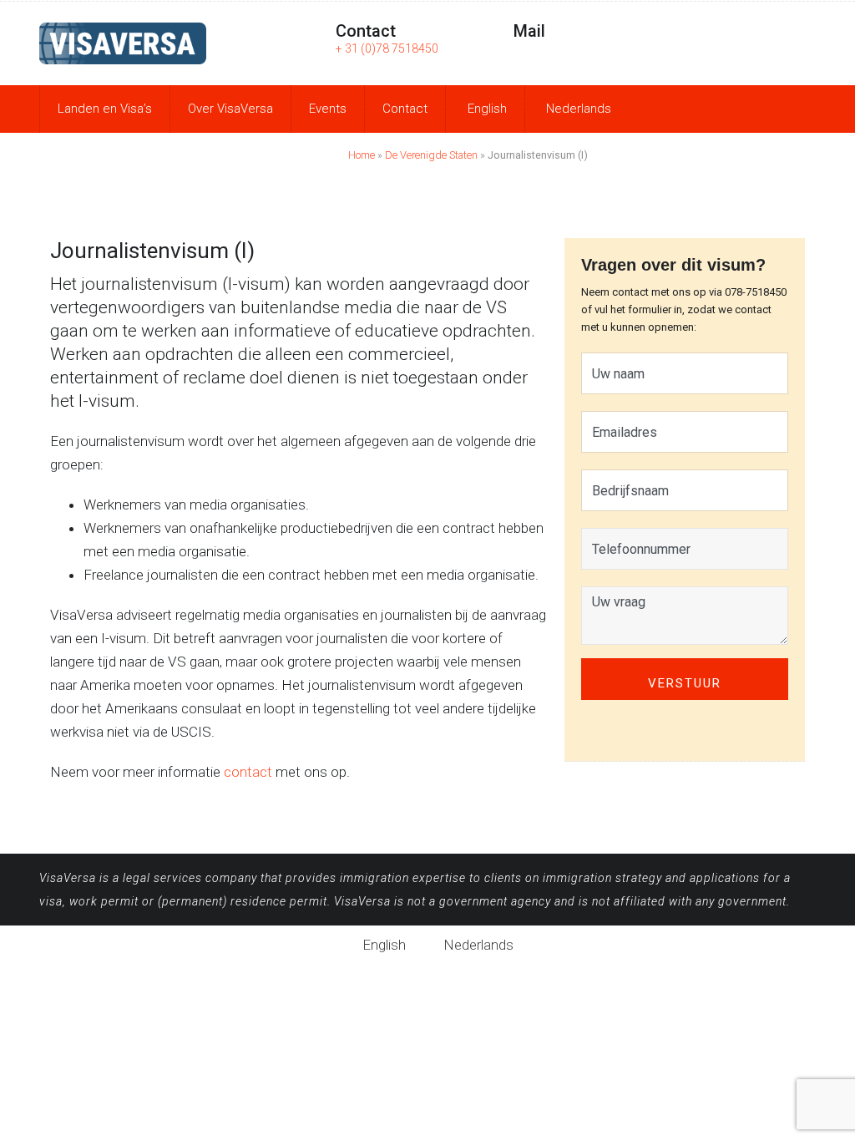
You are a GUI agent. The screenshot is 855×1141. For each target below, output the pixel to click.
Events (328, 108)
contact (248, 771)
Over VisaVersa (230, 108)
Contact (405, 108)
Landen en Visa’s (105, 108)
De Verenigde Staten (431, 155)
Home (361, 155)
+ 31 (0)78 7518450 (387, 48)
